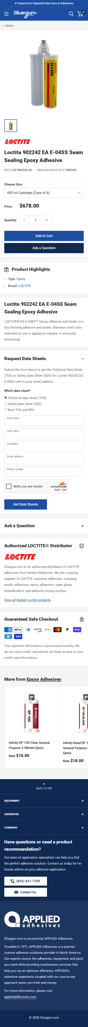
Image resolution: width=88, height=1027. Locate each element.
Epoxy (9, 25)
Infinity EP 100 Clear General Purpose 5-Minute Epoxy (29, 745)
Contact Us (28, 892)
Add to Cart (44, 236)
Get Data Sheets (25, 504)
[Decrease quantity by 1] (24, 220)
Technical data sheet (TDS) (27, 398)
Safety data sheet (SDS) (25, 404)
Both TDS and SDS (21, 410)
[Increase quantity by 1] (46, 220)
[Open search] (71, 13)
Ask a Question (44, 248)
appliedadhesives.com (20, 997)
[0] (80, 13)
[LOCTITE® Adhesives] (44, 141)
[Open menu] (6, 14)
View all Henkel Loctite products (27, 600)
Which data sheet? (17, 391)
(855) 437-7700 (28, 882)
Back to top (44, 788)
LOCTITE (24, 286)
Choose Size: (34, 184)
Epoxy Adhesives (44, 679)
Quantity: (10, 220)
